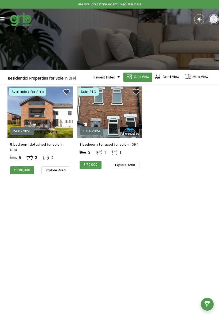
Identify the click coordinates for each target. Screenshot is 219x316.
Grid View (141, 76)
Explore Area (56, 170)
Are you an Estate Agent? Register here (109, 4)
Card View (170, 76)
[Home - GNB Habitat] (21, 19)
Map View (200, 76)
